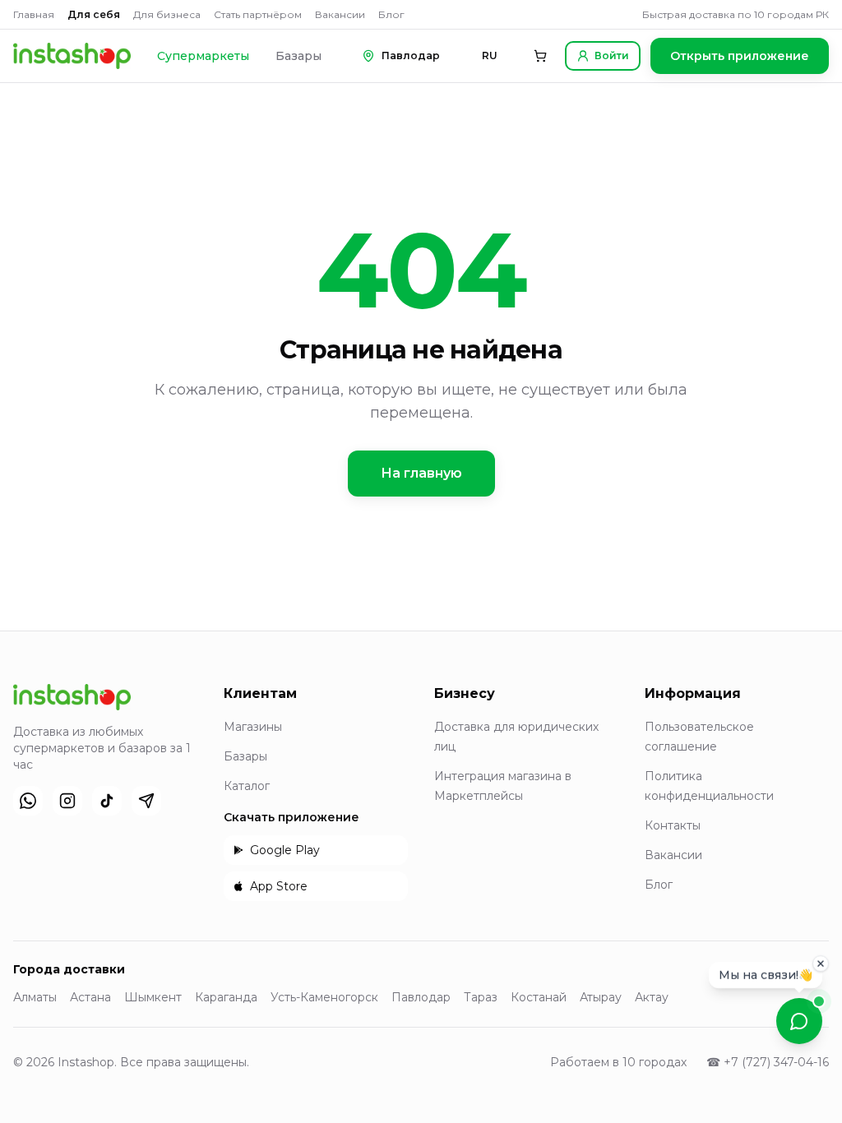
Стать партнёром (258, 14)
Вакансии (340, 14)
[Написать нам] (799, 1021)
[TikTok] (107, 801)
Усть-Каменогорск (324, 997)
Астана (90, 997)
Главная (33, 14)
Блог (391, 14)
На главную (421, 473)
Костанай (539, 997)
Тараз (480, 997)
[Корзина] (540, 56)
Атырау (601, 997)
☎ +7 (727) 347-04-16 (767, 1062)
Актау (652, 997)
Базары (298, 56)
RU (489, 55)
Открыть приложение (739, 56)
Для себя (93, 14)
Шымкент (153, 997)
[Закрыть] (820, 962)
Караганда (226, 997)
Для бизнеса (167, 14)
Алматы (35, 997)
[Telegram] (146, 801)
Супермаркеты (203, 56)
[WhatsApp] (28, 801)
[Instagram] (67, 801)
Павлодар (421, 997)
